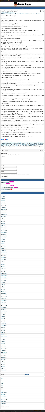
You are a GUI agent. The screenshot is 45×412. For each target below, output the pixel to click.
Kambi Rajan (4, 12)
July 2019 (3, 327)
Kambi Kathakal (7, 13)
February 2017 (3, 370)
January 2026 (3, 207)
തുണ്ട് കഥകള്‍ (12, 146)
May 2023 (3, 264)
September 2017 (4, 357)
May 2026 (3, 200)
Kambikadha (17, 13)
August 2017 (3, 359)
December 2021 (4, 295)
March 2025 (3, 225)
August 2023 (3, 259)
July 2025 (3, 218)
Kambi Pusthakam (23, 142)
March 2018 (3, 346)
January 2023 (3, 271)
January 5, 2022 (10, 12)
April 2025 (3, 223)
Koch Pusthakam (40, 143)
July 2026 (3, 196)
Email (2, 168)
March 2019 (3, 332)
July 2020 (3, 314)
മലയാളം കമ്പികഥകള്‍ (31, 13)
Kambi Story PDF (4, 399)
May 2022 (3, 286)
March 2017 (3, 368)
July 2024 (3, 239)
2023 (2, 385)
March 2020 (3, 321)
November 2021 (4, 296)
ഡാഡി (8, 146)
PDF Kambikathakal (23, 144)
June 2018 (3, 341)
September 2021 (4, 300)
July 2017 (3, 361)
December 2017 (4, 352)
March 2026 (3, 203)
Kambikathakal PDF (24, 143)
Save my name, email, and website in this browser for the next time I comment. (16, 174)
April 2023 (3, 266)
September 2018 (4, 336)
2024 (2, 387)
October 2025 (3, 212)
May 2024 (3, 243)
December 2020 (4, 305)
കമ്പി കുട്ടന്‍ (17, 145)
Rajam (28, 144)
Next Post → (41, 150)
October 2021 (3, 298)
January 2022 (3, 293)
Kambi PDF (17, 142)
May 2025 (3, 221)
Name (2, 165)
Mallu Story (17, 144)
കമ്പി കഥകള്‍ (12, 145)
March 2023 (3, 268)
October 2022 (3, 277)
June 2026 (3, 198)
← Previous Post (4, 150)
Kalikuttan (5, 142)
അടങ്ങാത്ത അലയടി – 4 (6, 189)
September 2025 (4, 214)
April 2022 (3, 287)
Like (42, 11)
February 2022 (3, 291)
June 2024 (3, 241)
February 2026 (3, 205)
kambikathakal (18, 143)
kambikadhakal (8, 143)
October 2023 (3, 255)
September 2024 (4, 236)
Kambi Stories (12, 13)
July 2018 (3, 339)
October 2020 (3, 309)
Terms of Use (29, 410)
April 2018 (3, 345)
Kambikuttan (30, 143)
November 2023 (4, 253)
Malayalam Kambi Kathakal (6, 1)
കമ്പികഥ (25, 145)
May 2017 (3, 364)
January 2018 (3, 350)
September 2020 (4, 311)
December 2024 (4, 230)
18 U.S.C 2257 (35, 410)
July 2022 (3, 282)
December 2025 (4, 209)
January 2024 (3, 250)
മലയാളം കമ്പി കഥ (30, 146)
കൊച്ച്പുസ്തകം (3, 146)
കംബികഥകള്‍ (34, 144)
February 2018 (3, 348)
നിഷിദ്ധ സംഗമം (18, 146)
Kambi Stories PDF (40, 142)
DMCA (40, 410)
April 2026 (3, 202)
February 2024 (3, 248)
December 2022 (4, 273)
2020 (2, 380)
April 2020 (3, 320)
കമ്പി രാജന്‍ (22, 145)
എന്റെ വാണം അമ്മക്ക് (7, 182)
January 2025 (3, 228)
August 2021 (3, 302)
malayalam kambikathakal (5, 144)
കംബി (31, 144)
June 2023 (3, 262)
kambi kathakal (12, 142)
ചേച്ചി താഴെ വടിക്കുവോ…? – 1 (10, 11)
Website (2, 171)
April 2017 (3, 366)
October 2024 (3, 234)
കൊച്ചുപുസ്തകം (35, 145)
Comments (38, 13)
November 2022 (4, 275)
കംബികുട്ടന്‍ (7, 145)
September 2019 (4, 325)
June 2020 (3, 316)
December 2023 (4, 252)
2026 (2, 390)
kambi (8, 142)
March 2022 (3, 289)
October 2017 (3, 355)
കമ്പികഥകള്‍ (30, 145)
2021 (3, 13)
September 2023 (4, 257)
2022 (2, 383)
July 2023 (3, 261)
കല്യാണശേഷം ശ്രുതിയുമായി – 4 (9, 187)
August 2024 (3, 237)
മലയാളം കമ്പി (24, 146)
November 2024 (4, 232)
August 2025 (3, 216)
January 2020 (3, 323)
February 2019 (3, 334)
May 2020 (3, 318)
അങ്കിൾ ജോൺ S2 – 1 (7, 185)
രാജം (2, 147)
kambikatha (13, 143)
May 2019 (3, 330)
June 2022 (3, 284)
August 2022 (3, 280)
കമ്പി (26, 13)
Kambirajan (35, 143)
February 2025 (3, 227)
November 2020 (4, 307)
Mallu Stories (22, 13)
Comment (3, 156)
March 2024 (3, 246)
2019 (2, 378)
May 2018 (3, 343)
